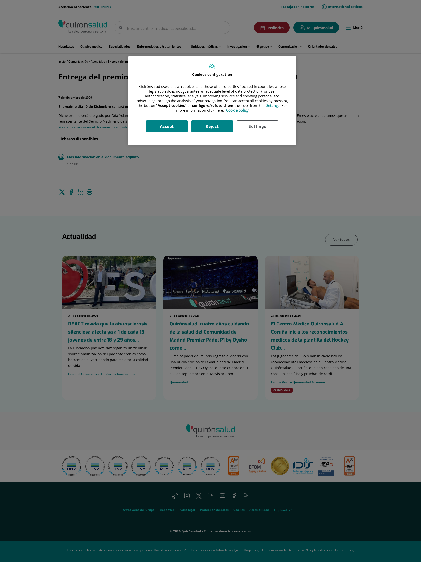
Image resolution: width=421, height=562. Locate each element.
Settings (257, 126)
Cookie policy (237, 110)
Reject (212, 126)
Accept (167, 126)
